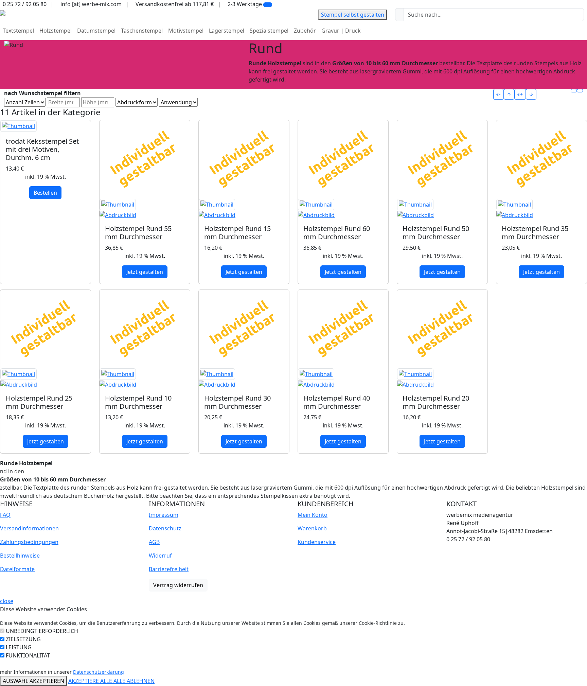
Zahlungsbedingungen (29, 542)
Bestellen (45, 192)
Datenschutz (165, 528)
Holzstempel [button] (55, 30)
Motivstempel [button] (185, 30)
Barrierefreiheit (169, 569)
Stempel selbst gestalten (352, 14)
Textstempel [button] (18, 30)
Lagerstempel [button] (226, 30)
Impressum (163, 514)
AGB (154, 542)
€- (498, 94)
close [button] (6, 601)
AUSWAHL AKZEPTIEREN (33, 681)
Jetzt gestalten (144, 272)
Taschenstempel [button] (142, 30)
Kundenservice (317, 542)
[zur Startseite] (2, 12)
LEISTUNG (19, 647)
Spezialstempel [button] (269, 30)
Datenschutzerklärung (98, 672)
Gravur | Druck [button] (341, 30)
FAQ (5, 514)
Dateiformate (17, 569)
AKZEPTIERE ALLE (90, 681)
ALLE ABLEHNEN (134, 681)
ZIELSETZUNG (23, 639)
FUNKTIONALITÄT (28, 655)
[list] (580, 90)
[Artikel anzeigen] (45, 126)
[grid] (574, 90)
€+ (520, 94)
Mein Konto (312, 514)
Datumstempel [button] (96, 30)
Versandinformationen (29, 528)
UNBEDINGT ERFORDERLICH (42, 631)
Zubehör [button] (305, 30)
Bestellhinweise (20, 555)
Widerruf (160, 555)
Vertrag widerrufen (178, 585)
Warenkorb (312, 528)
